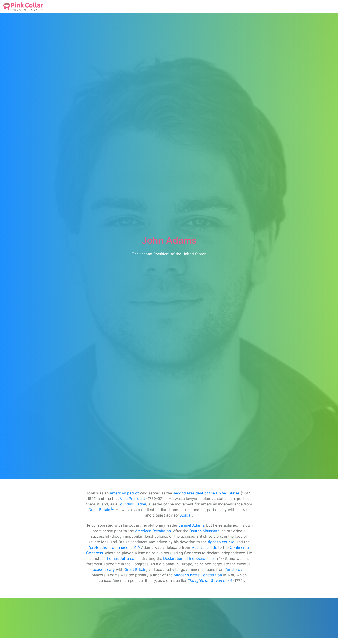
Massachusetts (204, 547)
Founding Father (132, 504)
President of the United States (213, 493)
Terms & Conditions (160, 6)
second (179, 493)
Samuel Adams (191, 525)
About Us (102, 6)
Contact (187, 6)
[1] (166, 497)
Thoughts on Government (210, 580)
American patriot (124, 493)
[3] (138, 546)
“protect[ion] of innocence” (112, 547)
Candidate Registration (71, 6)
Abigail (186, 515)
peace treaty (104, 569)
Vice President (132, 498)
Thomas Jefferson (120, 558)
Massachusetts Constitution (198, 575)
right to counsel (221, 542)
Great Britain (99, 509)
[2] (113, 508)
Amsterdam (236, 569)
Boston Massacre (204, 530)
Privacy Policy (126, 6)
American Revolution (153, 530)
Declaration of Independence (188, 558)
